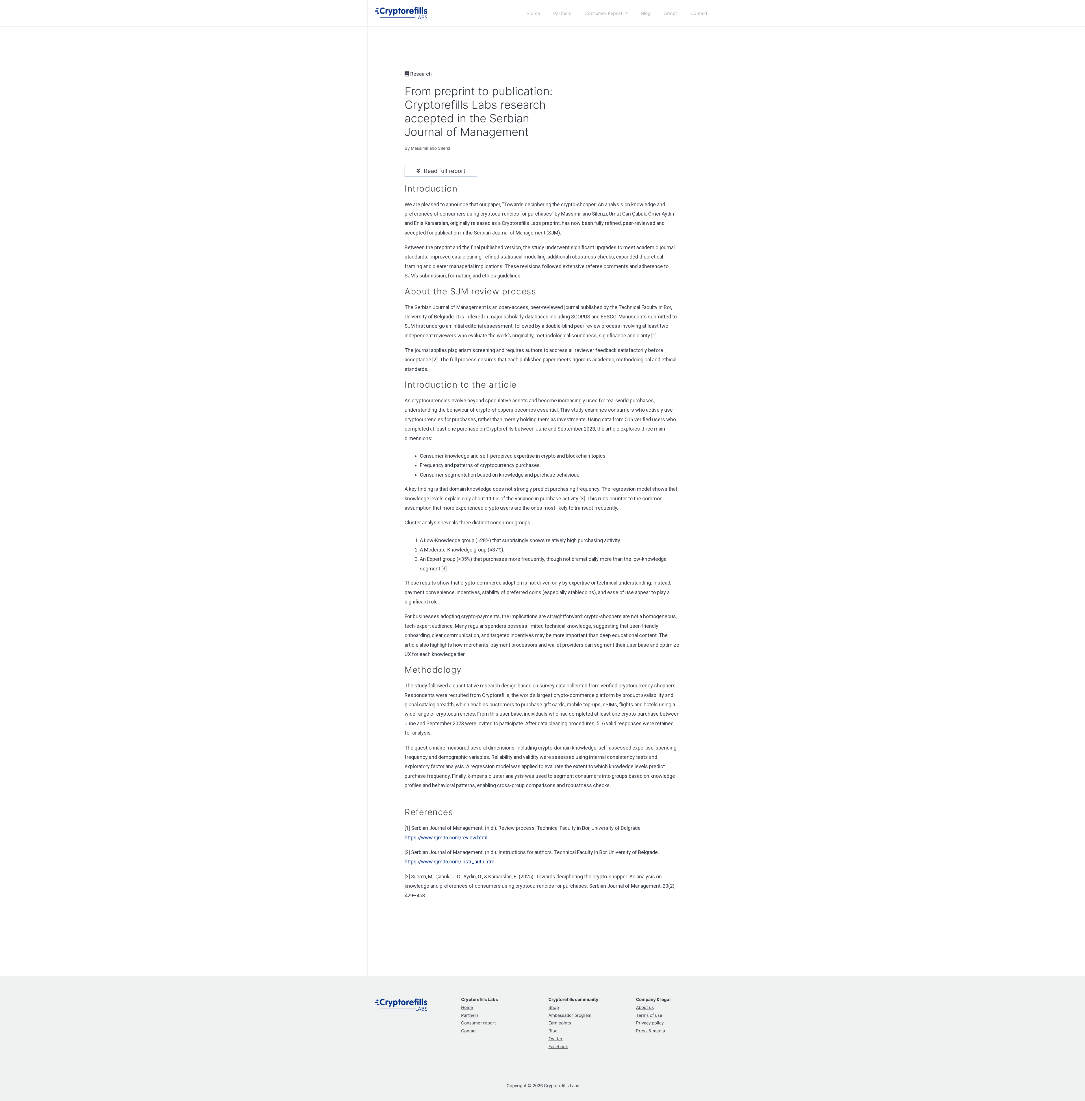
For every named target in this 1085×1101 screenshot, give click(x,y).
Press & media (650, 1030)
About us (645, 1007)
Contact (699, 13)
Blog (646, 13)
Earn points (559, 1023)
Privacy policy (650, 1023)
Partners (562, 13)
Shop (553, 1007)
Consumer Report (603, 13)
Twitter (555, 1038)
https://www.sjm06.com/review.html (446, 838)
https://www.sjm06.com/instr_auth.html (450, 862)
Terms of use (649, 1015)
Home (533, 13)
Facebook (558, 1046)
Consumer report (478, 1023)
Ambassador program (569, 1015)
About (670, 13)
